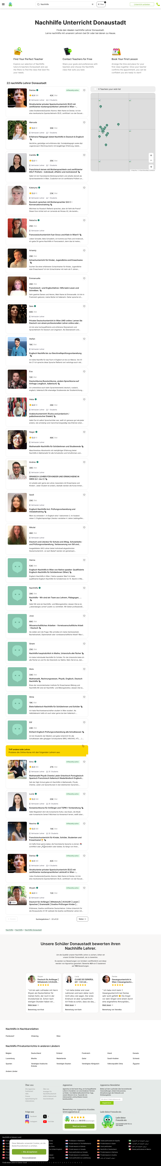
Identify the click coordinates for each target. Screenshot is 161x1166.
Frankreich (86, 1053)
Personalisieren (29, 1157)
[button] (13, 902)
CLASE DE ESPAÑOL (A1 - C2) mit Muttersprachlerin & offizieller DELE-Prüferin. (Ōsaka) (84, 980)
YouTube (51, 1121)
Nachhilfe (9, 930)
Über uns (46, 1089)
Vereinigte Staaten (63, 1064)
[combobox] (65, 4)
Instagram (33, 1121)
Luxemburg (10, 1058)
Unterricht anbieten (142, 4)
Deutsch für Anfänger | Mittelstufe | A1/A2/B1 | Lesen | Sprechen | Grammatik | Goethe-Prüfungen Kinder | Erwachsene (48, 980)
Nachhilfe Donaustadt (33, 930)
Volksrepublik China (115, 1064)
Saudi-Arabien (113, 1058)
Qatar (84, 1058)
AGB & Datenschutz (49, 1096)
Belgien (8, 1053)
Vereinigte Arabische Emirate (39, 1065)
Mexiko (34, 1058)
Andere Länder (11, 1071)
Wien (58, 1036)
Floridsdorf (10, 1036)
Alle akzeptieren (29, 1152)
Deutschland (36, 1053)
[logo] (10, 4)
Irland (109, 1053)
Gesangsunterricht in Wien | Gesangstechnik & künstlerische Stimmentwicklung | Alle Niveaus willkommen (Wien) (122, 980)
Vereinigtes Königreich (90, 1064)
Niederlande (61, 1058)
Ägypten (136, 1064)
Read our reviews (79, 1126)
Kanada (136, 1053)
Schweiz (136, 1058)
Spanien (9, 1064)
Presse (27, 1096)
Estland (59, 1053)
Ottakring (34, 1036)
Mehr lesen (32, 1005)
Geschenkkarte (48, 1099)
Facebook (33, 1116)
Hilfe (26, 1094)
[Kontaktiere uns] (158, 4)
